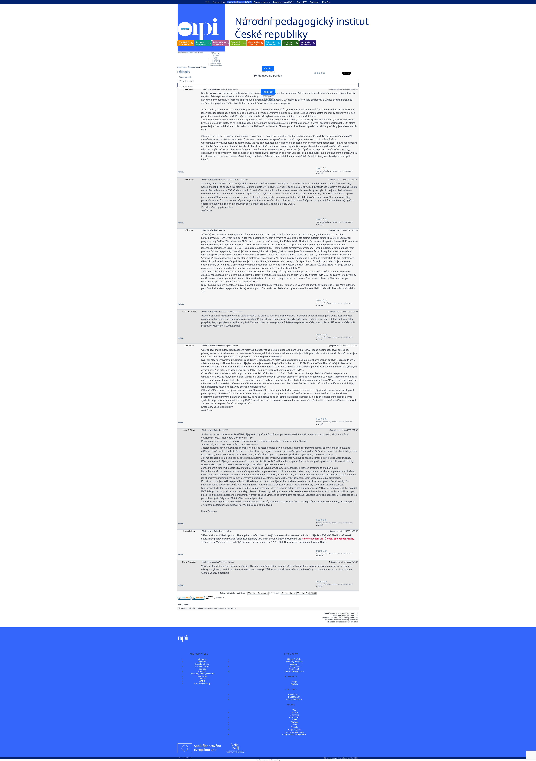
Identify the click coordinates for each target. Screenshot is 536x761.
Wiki (294, 710)
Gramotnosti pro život (216, 65)
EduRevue (314, 2)
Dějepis (183, 72)
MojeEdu (326, 2)
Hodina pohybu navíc (294, 732)
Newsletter (202, 676)
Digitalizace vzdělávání (283, 2)
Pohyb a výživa (294, 729)
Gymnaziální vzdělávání (255, 40)
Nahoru (181, 172)
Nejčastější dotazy (202, 683)
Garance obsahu (202, 666)
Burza (294, 720)
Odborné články (193, 52)
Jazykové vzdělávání (290, 40)
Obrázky (294, 722)
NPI (207, 2)
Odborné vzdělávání (273, 40)
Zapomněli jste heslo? (268, 95)
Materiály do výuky (183, 52)
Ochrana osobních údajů (185, 758)
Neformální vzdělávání (308, 40)
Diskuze (294, 712)
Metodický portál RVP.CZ (239, 2)
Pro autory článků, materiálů (202, 674)
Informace (202, 659)
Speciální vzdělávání (238, 40)
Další (212, 52)
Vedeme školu (219, 2)
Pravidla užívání (202, 664)
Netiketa (202, 669)
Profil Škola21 (216, 60)
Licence (202, 678)
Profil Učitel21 (216, 62)
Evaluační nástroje (215, 63)
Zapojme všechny (262, 2)
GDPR (202, 681)
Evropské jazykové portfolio (294, 734)
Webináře (200, 52)
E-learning (294, 715)
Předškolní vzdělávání (186, 40)
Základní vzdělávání (203, 40)
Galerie (294, 724)
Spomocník (216, 55)
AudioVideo (294, 717)
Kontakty (202, 671)
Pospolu (294, 727)
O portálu (202, 661)
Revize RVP (302, 2)
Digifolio (216, 57)
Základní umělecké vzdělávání (220, 40)
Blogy (215, 58)
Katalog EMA (216, 53)
